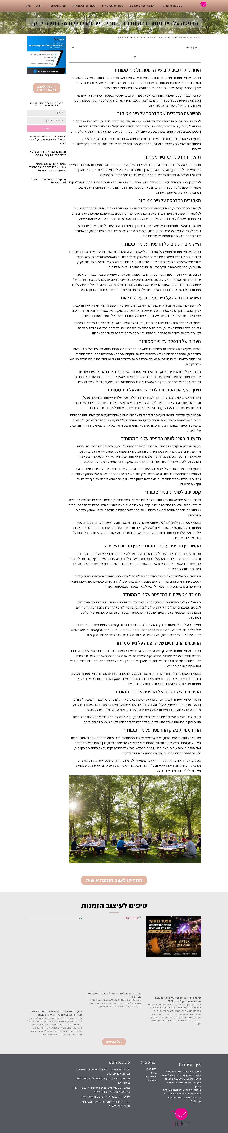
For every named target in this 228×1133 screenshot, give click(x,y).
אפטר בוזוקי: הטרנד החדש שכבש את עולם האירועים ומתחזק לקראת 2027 (47, 139)
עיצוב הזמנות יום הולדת (84, 5)
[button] (73, 47)
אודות (39, 5)
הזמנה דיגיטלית (58, 5)
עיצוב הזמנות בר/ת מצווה (141, 5)
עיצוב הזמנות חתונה (172, 5)
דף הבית (197, 37)
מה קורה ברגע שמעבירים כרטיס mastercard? (49, 180)
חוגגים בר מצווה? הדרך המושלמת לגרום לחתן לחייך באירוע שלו (48, 153)
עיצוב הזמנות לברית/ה (112, 5)
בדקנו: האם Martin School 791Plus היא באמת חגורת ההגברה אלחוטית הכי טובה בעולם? (47, 167)
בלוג (28, 5)
